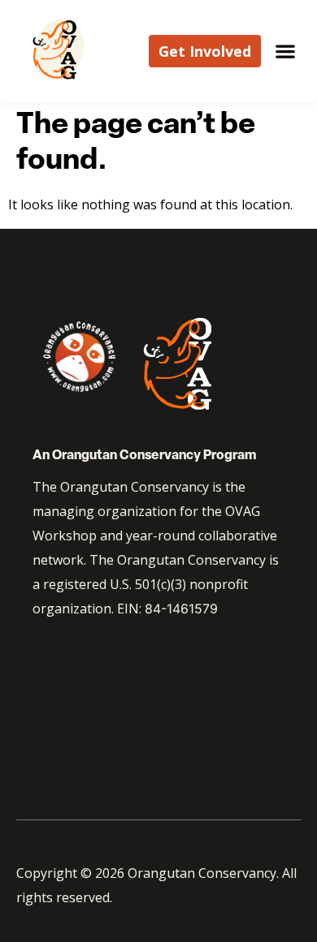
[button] (285, 51)
